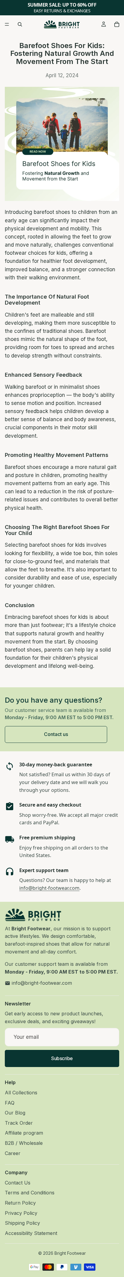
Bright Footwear (70, 1253)
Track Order (19, 1123)
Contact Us (17, 1182)
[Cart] (116, 24)
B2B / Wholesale (24, 1143)
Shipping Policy (22, 1223)
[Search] (19, 24)
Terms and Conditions (29, 1193)
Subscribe (62, 1058)
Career (12, 1153)
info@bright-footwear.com (49, 888)
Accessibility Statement (31, 1233)
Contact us (56, 734)
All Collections (21, 1093)
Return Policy (20, 1202)
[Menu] (7, 24)
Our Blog (15, 1113)
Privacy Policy (21, 1213)
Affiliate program (24, 1133)
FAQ (9, 1102)
